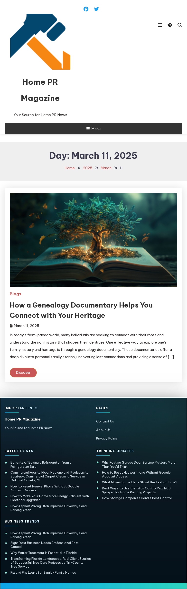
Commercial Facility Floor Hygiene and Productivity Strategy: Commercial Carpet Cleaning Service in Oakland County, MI (49, 476)
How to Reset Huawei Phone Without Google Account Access (44, 488)
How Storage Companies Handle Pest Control (137, 498)
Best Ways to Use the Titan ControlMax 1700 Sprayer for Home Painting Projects (136, 490)
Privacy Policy (107, 438)
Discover (23, 372)
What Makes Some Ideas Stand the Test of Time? (139, 482)
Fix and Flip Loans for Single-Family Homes (43, 572)
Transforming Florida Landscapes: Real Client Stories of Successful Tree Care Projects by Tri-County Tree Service (50, 563)
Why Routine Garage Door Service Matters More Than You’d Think (139, 464)
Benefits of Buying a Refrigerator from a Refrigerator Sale (41, 464)
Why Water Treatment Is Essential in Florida (43, 553)
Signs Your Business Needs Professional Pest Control (44, 545)
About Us (103, 430)
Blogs (15, 293)
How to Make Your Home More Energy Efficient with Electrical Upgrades (49, 498)
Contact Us (105, 421)
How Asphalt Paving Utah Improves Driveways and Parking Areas (48, 508)
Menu (96, 128)
